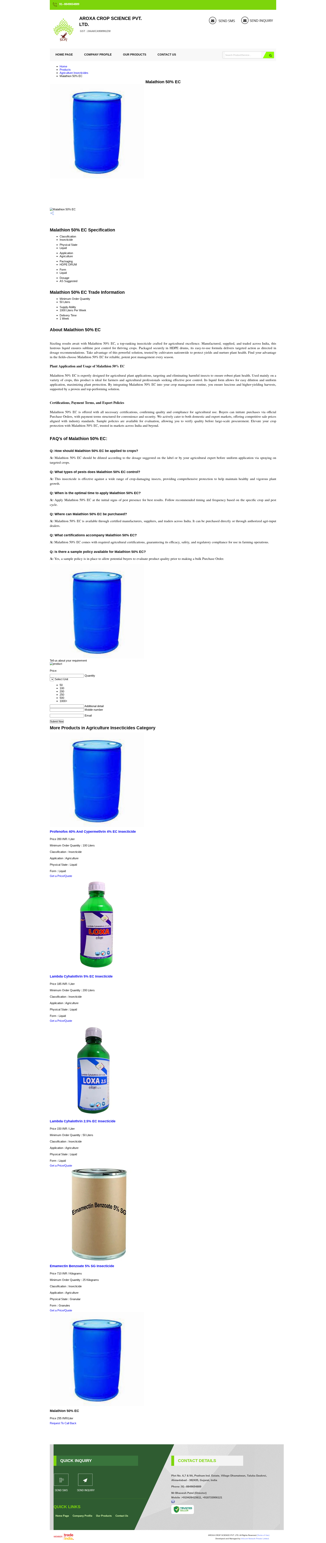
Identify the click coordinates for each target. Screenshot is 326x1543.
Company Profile (98, 54)
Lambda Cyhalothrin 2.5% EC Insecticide (82, 1121)
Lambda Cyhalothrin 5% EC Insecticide (81, 976)
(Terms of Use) (263, 1535)
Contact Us (167, 54)
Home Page (64, 54)
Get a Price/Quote (61, 876)
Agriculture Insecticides (74, 72)
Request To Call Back (63, 1423)
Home (63, 66)
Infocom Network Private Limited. (255, 1539)
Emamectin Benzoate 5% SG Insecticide (82, 1266)
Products (65, 69)
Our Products (134, 54)
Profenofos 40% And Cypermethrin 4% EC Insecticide (93, 831)
